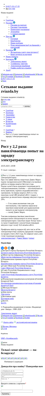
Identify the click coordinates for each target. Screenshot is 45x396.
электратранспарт (8, 238)
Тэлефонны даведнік (19, 64)
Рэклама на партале (19, 25)
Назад (3, 140)
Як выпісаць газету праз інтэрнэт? (25, 52)
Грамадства (10, 117)
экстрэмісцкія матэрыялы (26, 322)
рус (10, 9)
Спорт (8, 126)
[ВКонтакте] (2, 248)
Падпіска (10, 50)
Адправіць (5, 394)
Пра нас (9, 36)
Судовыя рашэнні (18, 34)
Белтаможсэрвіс (7, 299)
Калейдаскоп (11, 123)
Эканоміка (10, 115)
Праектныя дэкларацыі (20, 29)
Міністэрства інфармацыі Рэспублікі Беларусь (20, 257)
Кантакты (10, 59)
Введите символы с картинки (13, 383)
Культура (9, 121)
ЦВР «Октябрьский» (9, 338)
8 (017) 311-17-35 (13, 6)
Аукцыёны (15, 32)
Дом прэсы (5, 294)
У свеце (9, 119)
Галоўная (9, 20)
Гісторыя (14, 39)
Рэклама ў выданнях (19, 27)
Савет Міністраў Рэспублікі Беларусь (16, 268)
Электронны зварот (19, 61)
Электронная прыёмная (20, 66)
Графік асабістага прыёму (21, 68)
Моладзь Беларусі (8, 290)
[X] (12, 248)
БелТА (3, 303)
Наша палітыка (17, 43)
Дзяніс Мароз (22, 238)
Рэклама (9, 23)
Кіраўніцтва (15, 41)
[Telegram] (9, 248)
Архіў (8, 70)
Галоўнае (9, 110)
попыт (31, 238)
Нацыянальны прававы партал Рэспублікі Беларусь (22, 264)
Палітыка (9, 113)
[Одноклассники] (5, 248)
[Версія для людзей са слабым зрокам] (3, 102)
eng (13, 9)
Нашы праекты (12, 57)
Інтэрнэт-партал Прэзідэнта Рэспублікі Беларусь (21, 253)
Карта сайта (8, 322)
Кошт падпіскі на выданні (21, 54)
